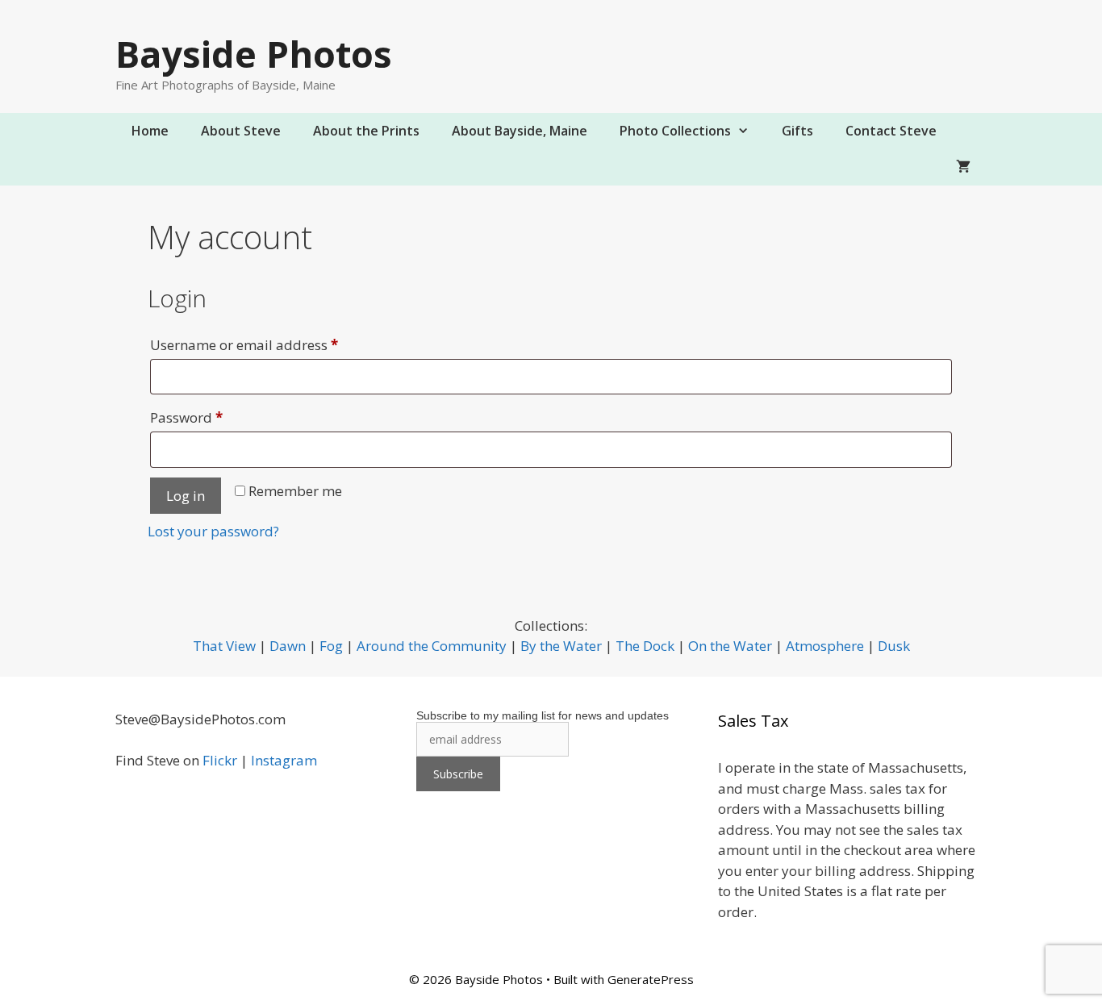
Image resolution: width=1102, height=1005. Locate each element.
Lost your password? (213, 531)
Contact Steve (891, 131)
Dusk (894, 645)
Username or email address (273, 344)
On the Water (730, 645)
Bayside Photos (253, 53)
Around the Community (432, 645)
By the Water (561, 645)
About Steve (241, 131)
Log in (185, 495)
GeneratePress (650, 979)
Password (215, 417)
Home (150, 131)
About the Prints (366, 131)
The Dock (645, 645)
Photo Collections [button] (675, 131)
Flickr (219, 760)
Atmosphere (825, 645)
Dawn (287, 645)
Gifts (797, 131)
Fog (331, 645)
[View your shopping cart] (963, 167)
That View (224, 645)
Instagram (284, 760)
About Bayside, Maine (519, 131)
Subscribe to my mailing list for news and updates (542, 715)
